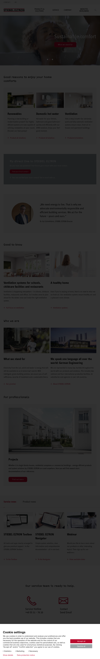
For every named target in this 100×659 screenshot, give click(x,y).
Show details (8, 655)
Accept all (81, 641)
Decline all (81, 646)
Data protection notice (26, 655)
